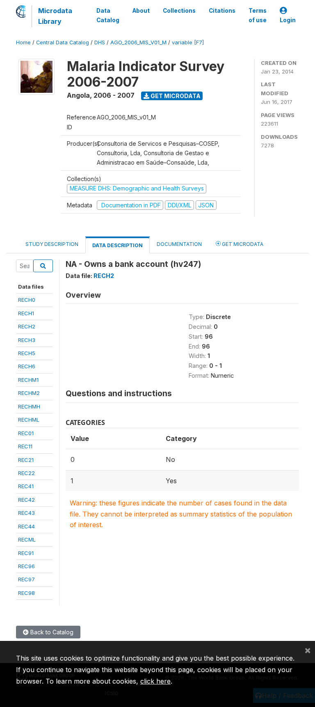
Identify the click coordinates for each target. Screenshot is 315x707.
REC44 (26, 526)
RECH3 (26, 340)
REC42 (26, 499)
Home (23, 42)
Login (288, 20)
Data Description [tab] (117, 245)
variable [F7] (188, 42)
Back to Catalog (51, 632)
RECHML (28, 419)
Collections (179, 10)
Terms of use (258, 15)
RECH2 (26, 326)
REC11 (25, 446)
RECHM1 (28, 379)
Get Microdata (175, 95)
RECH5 (26, 353)
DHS (99, 42)
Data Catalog (107, 15)
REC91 (26, 553)
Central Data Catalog (62, 42)
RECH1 (26, 313)
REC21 (26, 460)
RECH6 (26, 366)
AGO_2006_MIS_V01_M (138, 42)
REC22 (26, 473)
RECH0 (26, 299)
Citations (222, 10)
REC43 (26, 513)
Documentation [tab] (179, 244)
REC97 (26, 579)
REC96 (26, 566)
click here (155, 681)
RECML (27, 539)
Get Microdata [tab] (242, 244)
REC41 (26, 486)
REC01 (26, 433)
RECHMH (29, 406)
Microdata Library (55, 16)
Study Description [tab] (51, 244)
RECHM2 (29, 393)
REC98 (26, 593)
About (141, 10)
